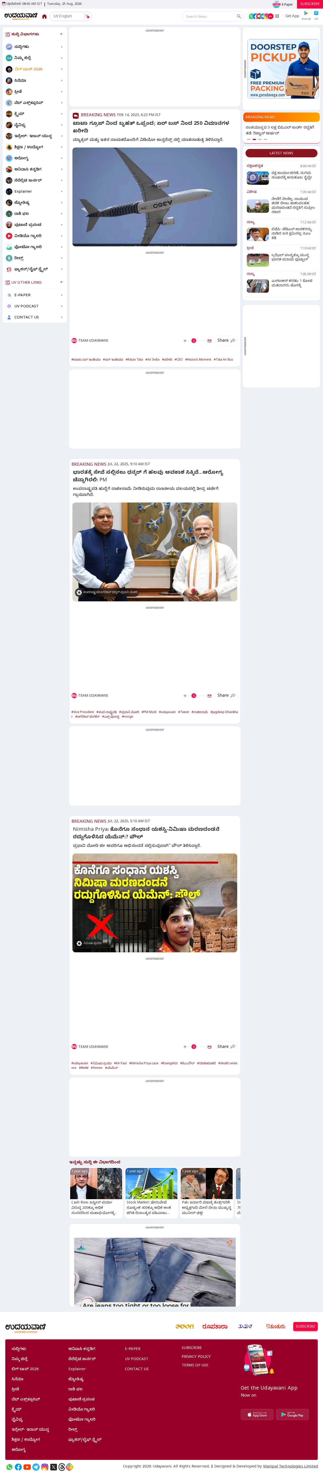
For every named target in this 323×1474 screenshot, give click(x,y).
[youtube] (27, 1467)
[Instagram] (44, 1467)
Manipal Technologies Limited (290, 1466)
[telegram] (36, 1467)
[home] (21, 16)
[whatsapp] (9, 1467)
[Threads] (62, 1467)
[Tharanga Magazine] (184, 1326)
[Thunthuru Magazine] (275, 1326)
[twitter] (53, 1467)
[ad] (283, 68)
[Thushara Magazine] (245, 1326)
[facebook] (18, 1467)
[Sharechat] (69, 1467)
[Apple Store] (257, 1414)
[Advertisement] (154, 70)
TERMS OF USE (195, 1365)
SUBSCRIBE (310, 4)
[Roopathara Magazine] (215, 1326)
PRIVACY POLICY (196, 1357)
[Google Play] (292, 1414)
